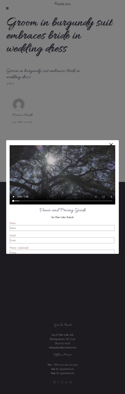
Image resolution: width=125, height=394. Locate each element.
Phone (19, 247)
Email (13, 235)
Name (13, 223)
